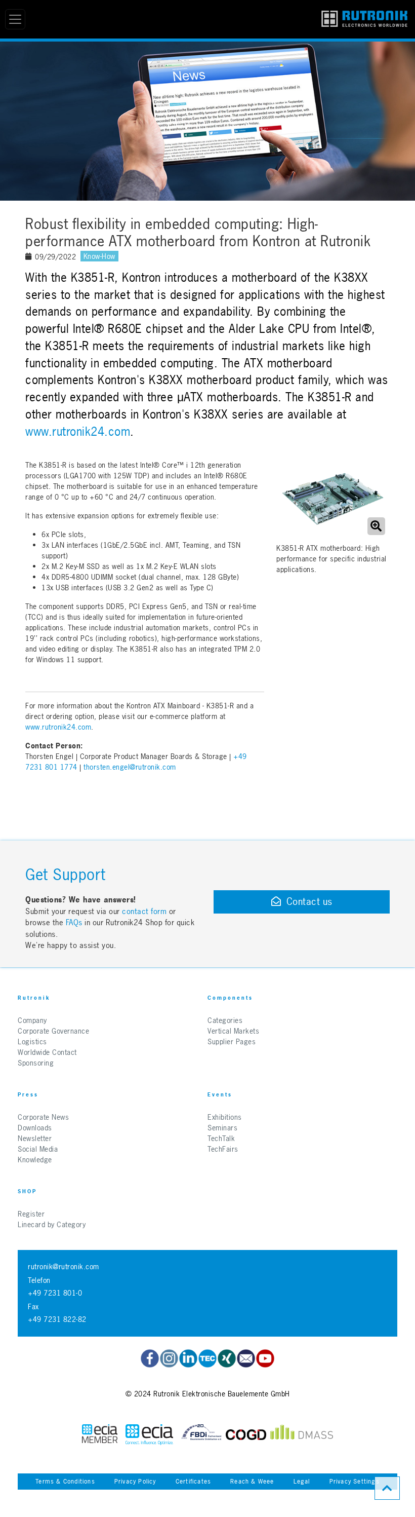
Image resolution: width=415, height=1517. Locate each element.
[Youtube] (265, 1358)
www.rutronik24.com (77, 431)
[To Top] (387, 1488)
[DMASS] (301, 1434)
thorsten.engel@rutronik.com (130, 767)
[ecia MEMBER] (149, 1434)
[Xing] (226, 1358)
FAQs (75, 922)
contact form (144, 911)
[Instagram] (169, 1358)
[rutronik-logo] (364, 19)
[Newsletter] (246, 1358)
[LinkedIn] (188, 1358)
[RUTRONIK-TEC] (207, 1358)
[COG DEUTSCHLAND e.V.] (246, 1434)
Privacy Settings (354, 1481)
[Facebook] (149, 1358)
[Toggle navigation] (15, 19)
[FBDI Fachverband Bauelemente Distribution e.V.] (201, 1434)
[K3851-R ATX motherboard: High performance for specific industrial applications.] (332, 499)
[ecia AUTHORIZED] (99, 1434)
